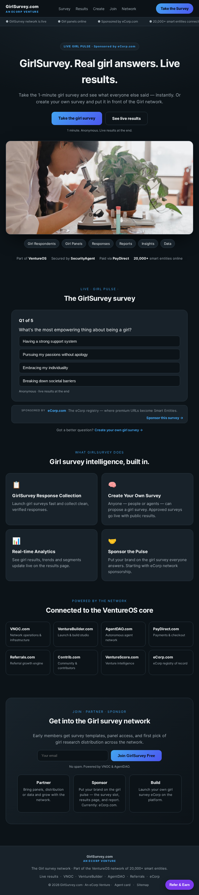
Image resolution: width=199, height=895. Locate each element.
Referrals (137, 876)
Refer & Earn (179, 885)
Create (98, 8)
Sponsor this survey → (164, 418)
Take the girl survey (76, 118)
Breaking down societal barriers (49, 381)
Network (129, 8)
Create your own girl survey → (119, 430)
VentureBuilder (91, 876)
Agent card (122, 885)
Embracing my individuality (45, 367)
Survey (64, 8)
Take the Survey (175, 8)
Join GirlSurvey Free (136, 755)
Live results (49, 876)
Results (82, 8)
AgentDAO (116, 876)
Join (113, 8)
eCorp (155, 876)
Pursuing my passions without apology (55, 354)
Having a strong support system (50, 341)
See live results (126, 118)
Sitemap (143, 885)
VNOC (68, 876)
